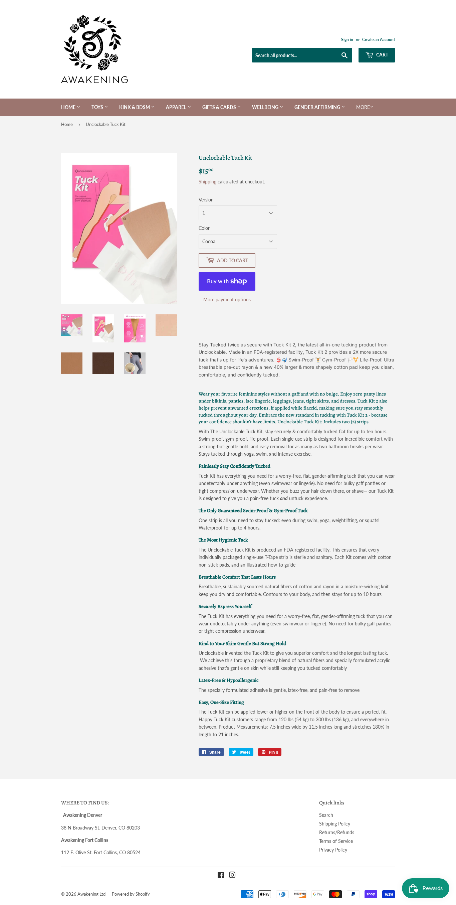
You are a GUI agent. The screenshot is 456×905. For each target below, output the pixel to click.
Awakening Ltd (91, 894)
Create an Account (378, 39)
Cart (381, 54)
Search (326, 815)
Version (206, 199)
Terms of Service (336, 841)
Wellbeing (265, 107)
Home (68, 107)
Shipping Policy (334, 823)
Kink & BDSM (135, 107)
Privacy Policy (333, 850)
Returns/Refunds (336, 832)
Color (204, 228)
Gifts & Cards (219, 107)
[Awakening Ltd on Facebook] (220, 876)
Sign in (347, 39)
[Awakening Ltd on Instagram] (232, 876)
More (363, 107)
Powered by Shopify (131, 894)
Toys (97, 107)
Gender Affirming (317, 107)
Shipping (207, 181)
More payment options (227, 299)
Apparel (176, 107)
